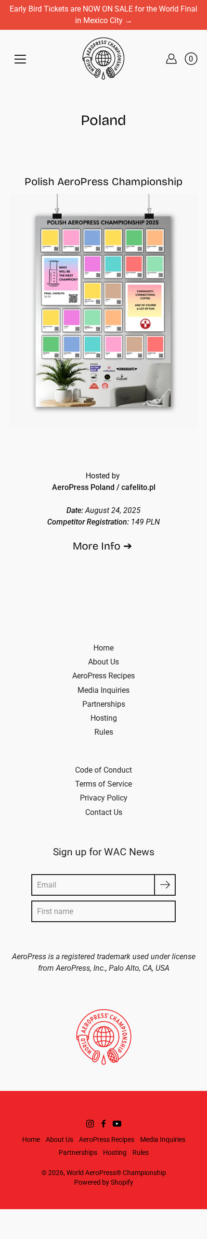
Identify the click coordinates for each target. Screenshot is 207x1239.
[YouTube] (117, 1123)
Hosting (104, 718)
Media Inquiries (103, 690)
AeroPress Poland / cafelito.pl (103, 487)
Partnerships (103, 704)
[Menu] (20, 59)
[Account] (171, 58)
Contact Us (103, 812)
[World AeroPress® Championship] (103, 59)
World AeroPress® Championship (116, 1172)
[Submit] (165, 885)
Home (103, 647)
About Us (103, 661)
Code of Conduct (103, 770)
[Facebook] (103, 1123)
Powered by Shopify (103, 1182)
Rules (103, 732)
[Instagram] (90, 1123)
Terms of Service (103, 783)
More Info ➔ (104, 546)
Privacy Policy (104, 797)
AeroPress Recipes (103, 675)
